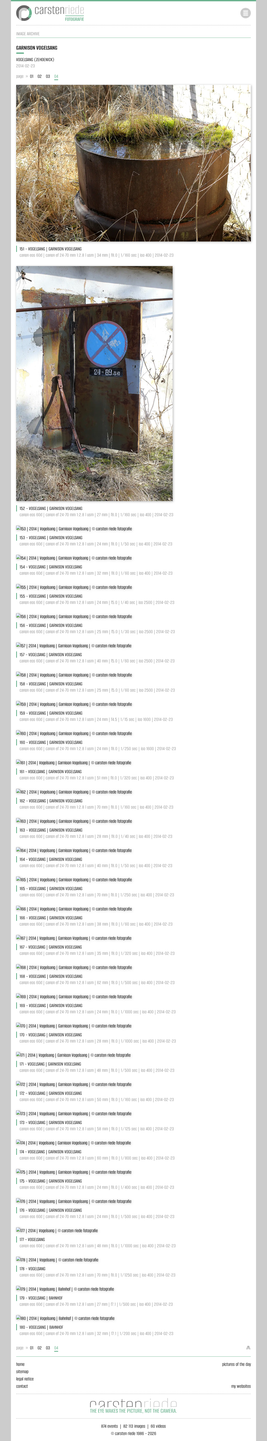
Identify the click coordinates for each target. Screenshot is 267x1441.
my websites (241, 1386)
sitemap (22, 1371)
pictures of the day (236, 1364)
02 (40, 76)
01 (31, 76)
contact (22, 1386)
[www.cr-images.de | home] (50, 22)
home (20, 1364)
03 (48, 76)
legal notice (25, 1379)
